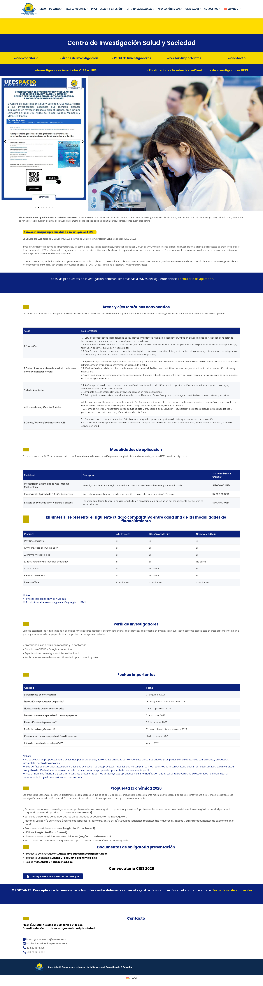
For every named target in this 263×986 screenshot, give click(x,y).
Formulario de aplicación (195, 279)
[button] (35, 207)
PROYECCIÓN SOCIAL (170, 8)
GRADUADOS (193, 8)
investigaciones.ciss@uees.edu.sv (46, 939)
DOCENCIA (55, 8)
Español (234, 8)
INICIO (42, 8)
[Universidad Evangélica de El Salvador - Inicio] (28, 9)
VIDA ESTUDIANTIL (77, 8)
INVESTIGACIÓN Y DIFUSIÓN (107, 8)
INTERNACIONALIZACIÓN (140, 8)
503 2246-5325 (35, 948)
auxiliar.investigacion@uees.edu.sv (46, 943)
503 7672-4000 (35, 952)
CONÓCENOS (212, 8)
